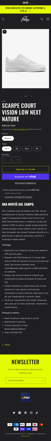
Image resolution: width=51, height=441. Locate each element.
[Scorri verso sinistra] (20, 96)
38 (17, 149)
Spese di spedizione (19, 129)
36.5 (7, 149)
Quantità (5, 155)
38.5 (27, 149)
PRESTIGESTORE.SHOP (16, 433)
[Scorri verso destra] (31, 96)
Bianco (8, 138)
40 (37, 149)
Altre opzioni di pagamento (25, 183)
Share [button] (7, 345)
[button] (3, 19)
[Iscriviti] (43, 380)
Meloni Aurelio (25, 436)
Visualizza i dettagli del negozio (18, 197)
